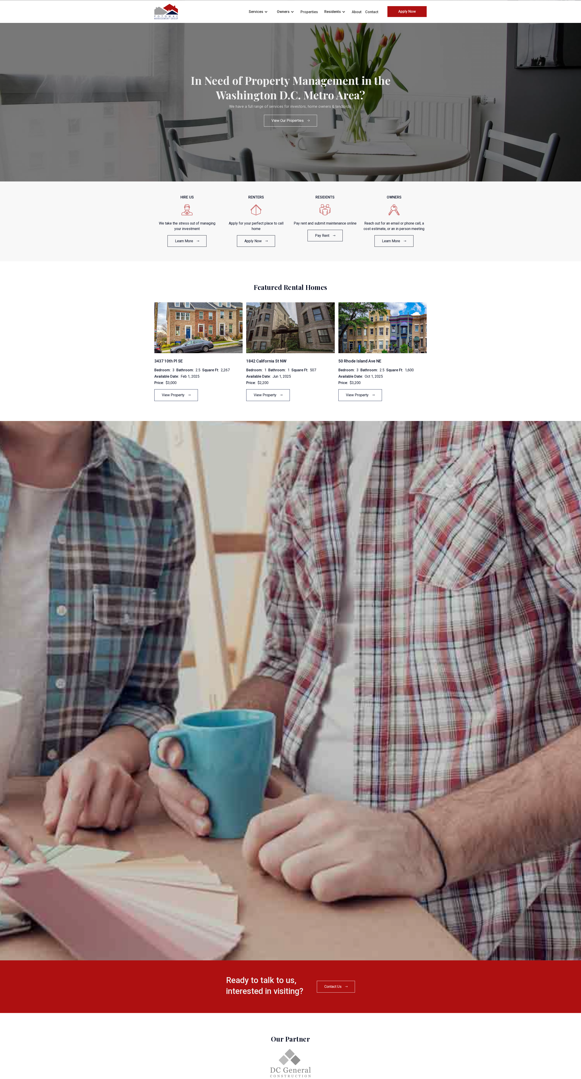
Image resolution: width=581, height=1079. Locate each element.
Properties (309, 12)
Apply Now (407, 11)
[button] (258, 11)
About (357, 12)
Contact (371, 12)
